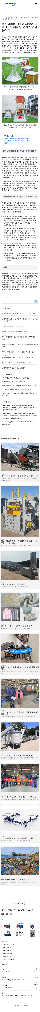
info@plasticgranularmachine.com (13, 980)
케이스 (4, 335)
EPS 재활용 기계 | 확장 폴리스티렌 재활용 (15, 378)
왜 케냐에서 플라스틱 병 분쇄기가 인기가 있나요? (18, 313)
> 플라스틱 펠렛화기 (7, 953)
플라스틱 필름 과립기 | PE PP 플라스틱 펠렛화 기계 (19, 385)
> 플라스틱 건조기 (6, 956)
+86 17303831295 (7, 972)
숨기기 (10, 136)
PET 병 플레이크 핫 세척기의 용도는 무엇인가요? (18, 352)
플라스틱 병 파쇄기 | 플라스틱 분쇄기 (14, 382)
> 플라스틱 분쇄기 (6, 948)
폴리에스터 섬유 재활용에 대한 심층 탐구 (15, 332)
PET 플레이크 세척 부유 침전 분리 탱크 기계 (16, 389)
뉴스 (3, 311)
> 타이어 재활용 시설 (7, 959)
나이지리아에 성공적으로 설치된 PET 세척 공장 (17, 357)
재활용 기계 (9, 237)
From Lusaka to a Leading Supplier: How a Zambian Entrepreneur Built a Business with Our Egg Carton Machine (19, 407)
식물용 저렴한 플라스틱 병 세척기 (13, 326)
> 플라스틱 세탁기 (6, 950)
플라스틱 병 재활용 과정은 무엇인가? (14, 368)
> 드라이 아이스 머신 (7, 945)
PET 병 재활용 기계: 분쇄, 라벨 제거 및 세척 (16, 362)
